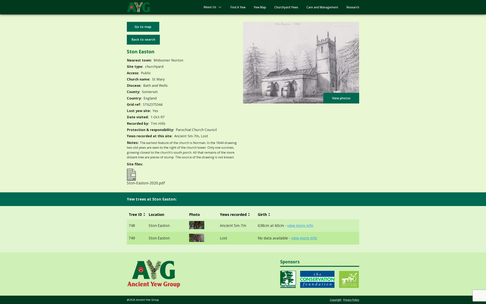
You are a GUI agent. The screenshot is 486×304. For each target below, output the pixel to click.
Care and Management (322, 7)
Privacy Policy (351, 300)
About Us (210, 7)
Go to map (143, 26)
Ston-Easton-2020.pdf (146, 182)
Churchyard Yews (286, 7)
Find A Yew (237, 7)
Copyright (335, 300)
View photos (341, 98)
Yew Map (260, 7)
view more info (300, 225)
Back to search (143, 39)
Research (352, 7)
